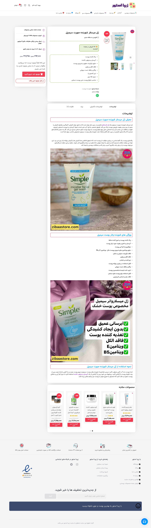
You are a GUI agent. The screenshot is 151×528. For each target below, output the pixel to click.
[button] (97, 95)
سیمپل (94, 92)
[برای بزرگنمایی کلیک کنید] (130, 57)
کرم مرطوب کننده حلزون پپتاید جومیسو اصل (91, 410)
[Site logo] (124, 5)
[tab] (112, 107)
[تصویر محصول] (126, 399)
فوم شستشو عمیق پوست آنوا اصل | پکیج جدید (109, 410)
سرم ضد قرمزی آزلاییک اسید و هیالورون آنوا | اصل (74, 410)
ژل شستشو (105, 125)
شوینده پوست (86, 89)
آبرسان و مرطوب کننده (81, 374)
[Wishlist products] (25, 5)
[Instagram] (77, 464)
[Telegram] (71, 464)
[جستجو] (29, 5)
